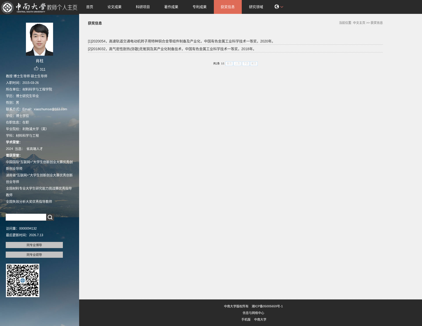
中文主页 (359, 22)
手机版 (246, 319)
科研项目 (143, 7)
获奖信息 (228, 7)
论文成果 (114, 7)
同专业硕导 (34, 254)
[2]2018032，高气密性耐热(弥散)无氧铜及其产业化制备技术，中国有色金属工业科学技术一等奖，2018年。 (172, 49)
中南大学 (260, 319)
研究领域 (256, 7)
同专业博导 (34, 245)
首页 (89, 7)
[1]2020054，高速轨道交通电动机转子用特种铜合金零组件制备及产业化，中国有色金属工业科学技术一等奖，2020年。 (181, 41)
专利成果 (200, 7)
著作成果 (171, 7)
